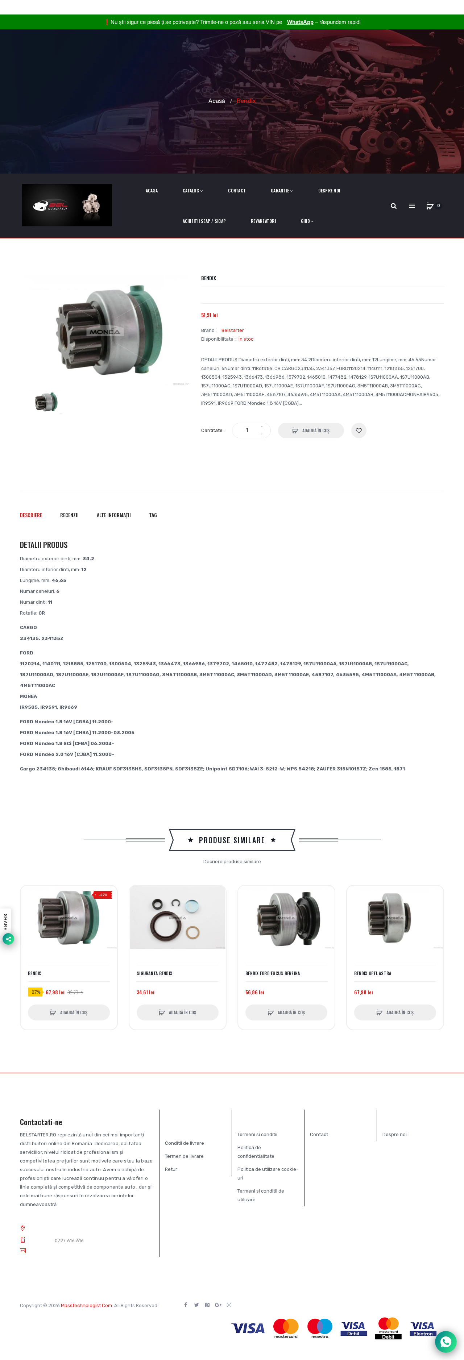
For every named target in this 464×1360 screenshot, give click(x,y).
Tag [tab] (153, 515)
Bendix (34, 973)
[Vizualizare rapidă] (29, 922)
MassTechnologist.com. (87, 1305)
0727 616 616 (69, 1240)
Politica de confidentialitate (255, 1152)
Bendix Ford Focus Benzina (272, 973)
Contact (319, 1134)
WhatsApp (300, 22)
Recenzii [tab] (69, 515)
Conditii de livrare (184, 1143)
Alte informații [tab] (114, 515)
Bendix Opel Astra (372, 973)
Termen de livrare (184, 1156)
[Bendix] (45, 402)
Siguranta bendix (154, 973)
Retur (171, 1169)
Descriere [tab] (31, 515)
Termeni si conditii (257, 1134)
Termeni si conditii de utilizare (260, 1195)
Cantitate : (213, 430)
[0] (430, 206)
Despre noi (394, 1134)
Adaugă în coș (315, 430)
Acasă (216, 100)
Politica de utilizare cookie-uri (267, 1173)
